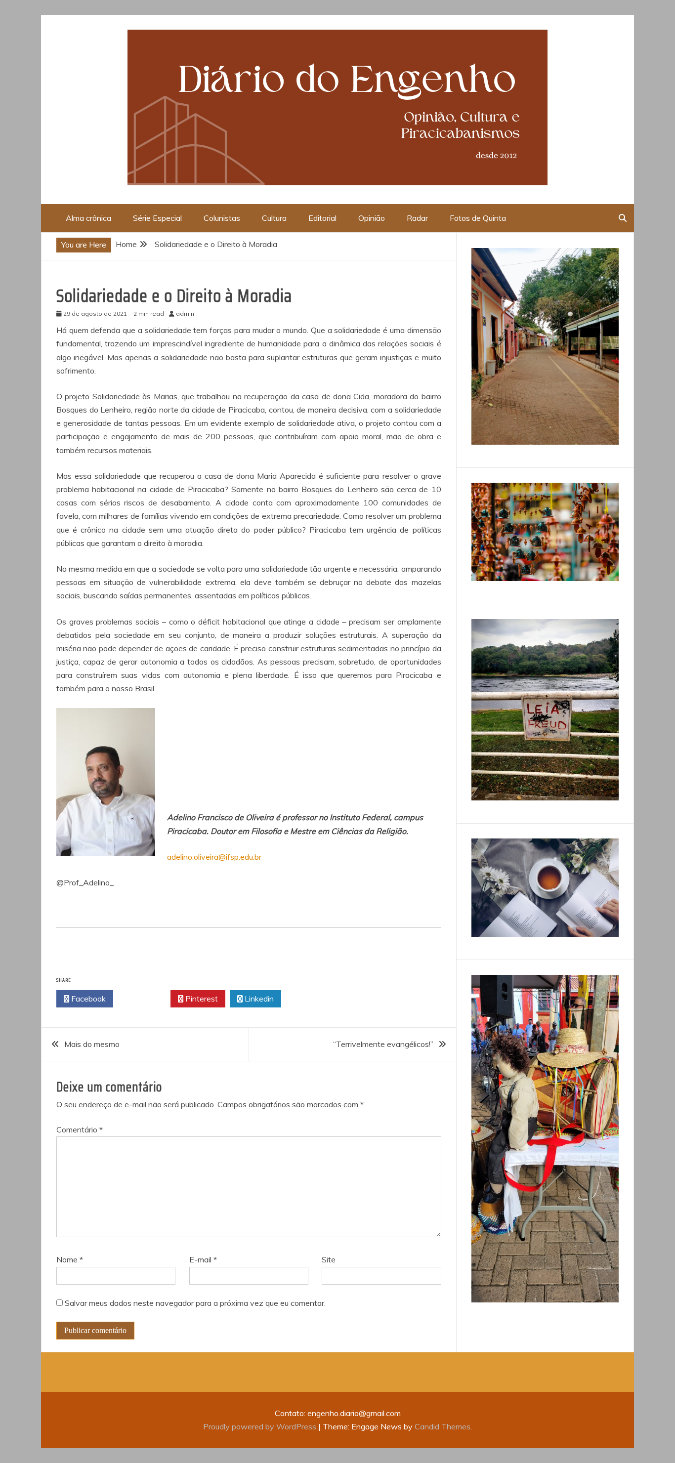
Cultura (274, 218)
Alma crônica (88, 218)
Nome (69, 1259)
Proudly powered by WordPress (260, 1426)
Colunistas (222, 218)
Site (329, 1259)
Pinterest (200, 998)
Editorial (322, 218)
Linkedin (258, 998)
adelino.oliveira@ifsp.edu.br (214, 857)
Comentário (79, 1129)
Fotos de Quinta (478, 218)
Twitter (144, 998)
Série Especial (157, 218)
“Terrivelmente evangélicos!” (383, 1044)
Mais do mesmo (92, 1044)
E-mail (203, 1259)
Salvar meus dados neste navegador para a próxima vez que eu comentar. (195, 1303)
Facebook (87, 998)
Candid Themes (442, 1426)
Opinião (371, 218)
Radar (417, 218)
